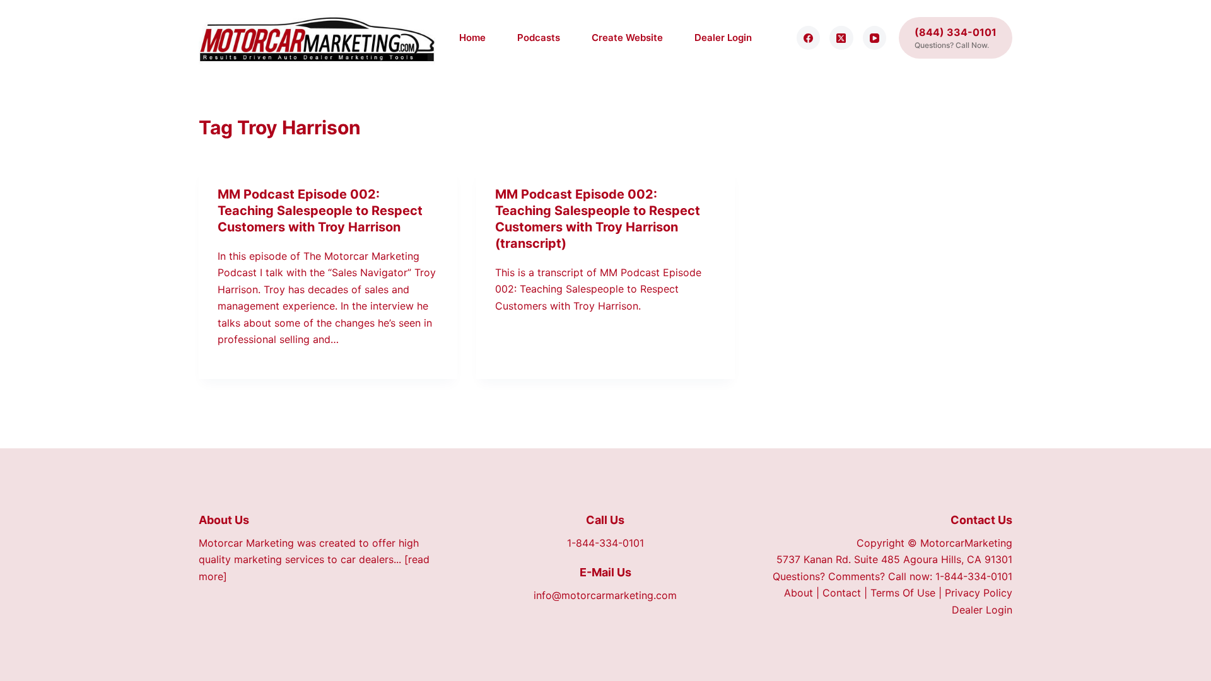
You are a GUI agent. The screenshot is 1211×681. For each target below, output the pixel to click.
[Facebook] (809, 38)
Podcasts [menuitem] (538, 38)
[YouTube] (875, 38)
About (798, 592)
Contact (841, 592)
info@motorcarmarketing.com (605, 595)
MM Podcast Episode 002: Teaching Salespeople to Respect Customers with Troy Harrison (320, 211)
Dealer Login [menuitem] (723, 38)
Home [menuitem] (472, 38)
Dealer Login (982, 609)
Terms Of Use (902, 592)
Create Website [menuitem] (627, 38)
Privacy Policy (978, 592)
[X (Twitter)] (841, 38)
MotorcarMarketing (966, 543)
